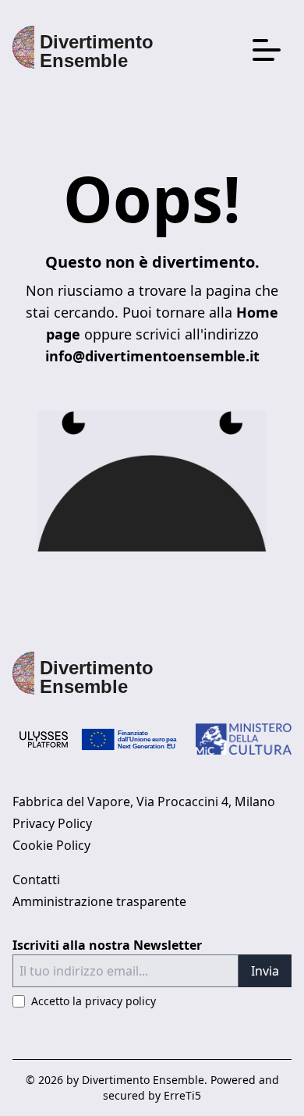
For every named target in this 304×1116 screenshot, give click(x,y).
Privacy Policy (52, 823)
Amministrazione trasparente (99, 901)
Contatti (36, 879)
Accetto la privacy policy (93, 1000)
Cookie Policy (51, 845)
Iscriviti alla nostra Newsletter (107, 945)
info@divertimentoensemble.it (152, 356)
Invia (265, 970)
